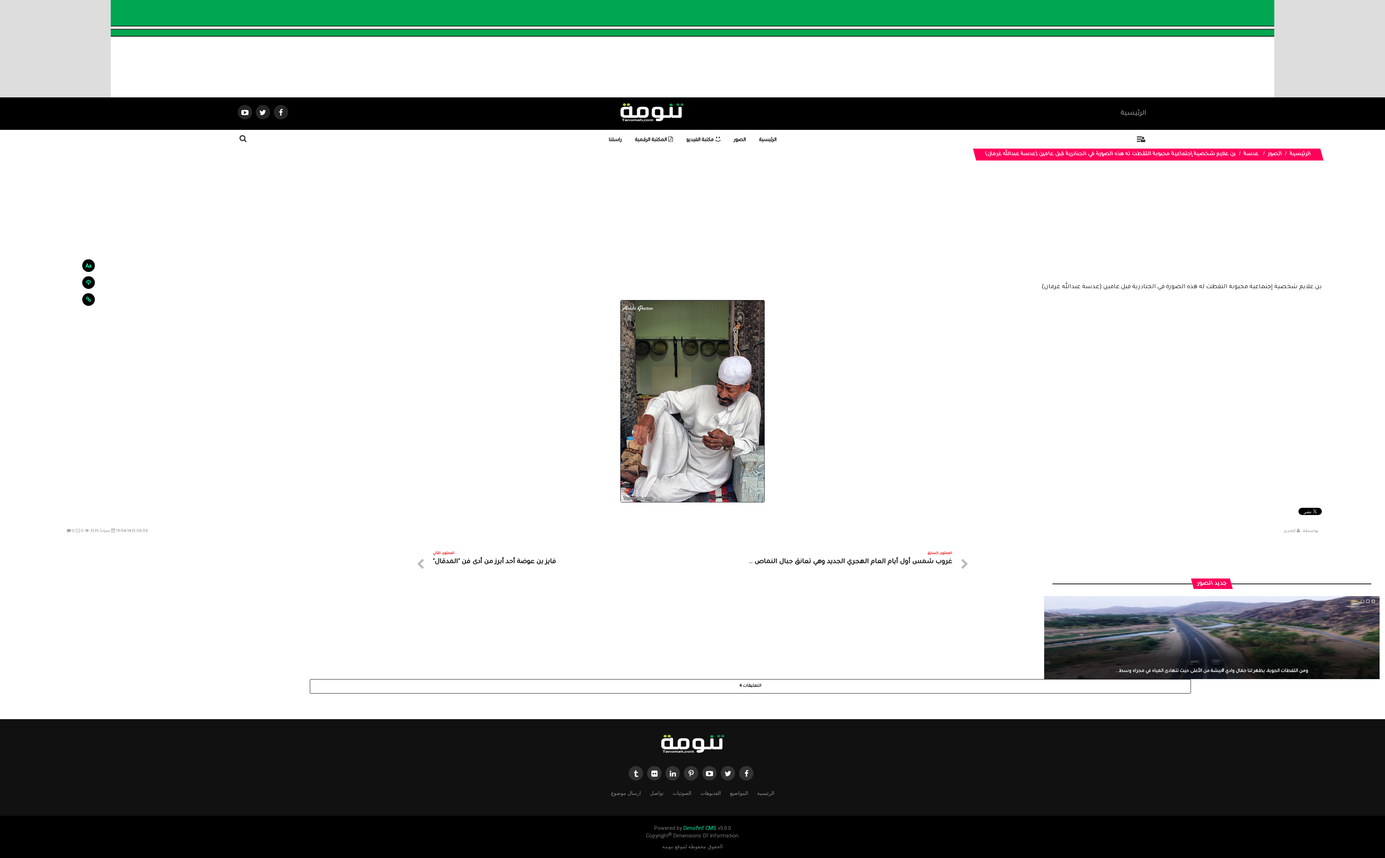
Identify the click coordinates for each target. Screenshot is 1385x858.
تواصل (657, 793)
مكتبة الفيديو (700, 140)
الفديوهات (710, 793)
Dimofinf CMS (699, 828)
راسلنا (615, 140)
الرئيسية (1133, 113)
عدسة (1251, 154)
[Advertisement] (692, 227)
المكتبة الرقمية (651, 140)
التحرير (1290, 531)
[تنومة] (692, 745)
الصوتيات (682, 793)
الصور (740, 140)
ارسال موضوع (626, 793)
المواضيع (739, 793)
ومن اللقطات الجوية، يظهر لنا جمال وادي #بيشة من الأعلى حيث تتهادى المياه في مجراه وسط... (1212, 671)
